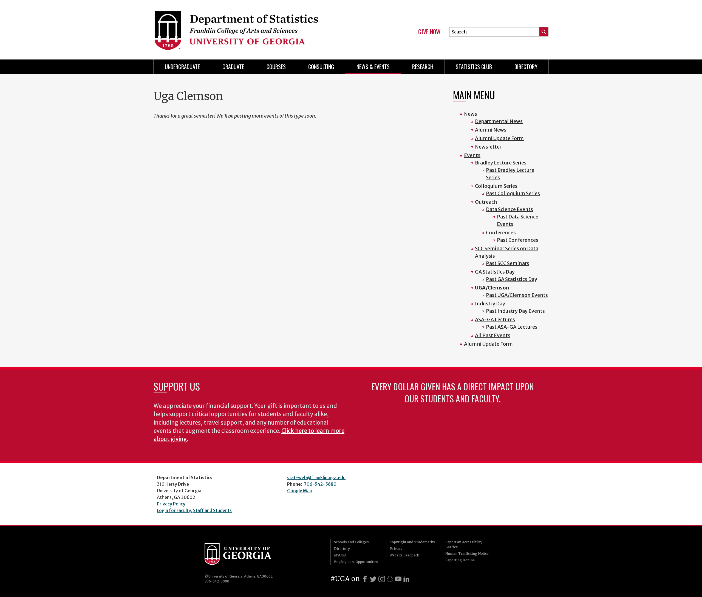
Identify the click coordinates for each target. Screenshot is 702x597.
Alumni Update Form (499, 138)
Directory (525, 66)
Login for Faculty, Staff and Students (194, 510)
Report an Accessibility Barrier (463, 544)
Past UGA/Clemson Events (517, 295)
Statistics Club (474, 66)
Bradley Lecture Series (500, 163)
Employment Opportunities (356, 562)
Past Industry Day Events (515, 311)
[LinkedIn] (406, 579)
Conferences (501, 232)
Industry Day (490, 303)
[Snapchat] (390, 579)
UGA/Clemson (492, 288)
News (470, 114)
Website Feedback (404, 555)
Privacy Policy (171, 504)
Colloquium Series (496, 186)
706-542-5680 (320, 484)
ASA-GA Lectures (495, 319)
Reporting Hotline (460, 560)
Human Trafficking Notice (467, 553)
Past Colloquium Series (513, 193)
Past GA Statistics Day (511, 279)
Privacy (396, 549)
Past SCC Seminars (507, 263)
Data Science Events (509, 209)
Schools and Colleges (351, 542)
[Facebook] (365, 579)
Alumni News (490, 130)
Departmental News (499, 121)
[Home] (250, 27)
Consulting (321, 66)
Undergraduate (182, 66)
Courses (276, 66)
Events (472, 155)
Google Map (299, 490)
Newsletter (488, 147)
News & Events (373, 66)
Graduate (233, 66)
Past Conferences (517, 240)
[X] (373, 579)
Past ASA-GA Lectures (511, 327)
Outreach (486, 202)
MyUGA (340, 555)
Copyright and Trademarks (412, 542)
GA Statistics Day (495, 272)
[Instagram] (381, 579)
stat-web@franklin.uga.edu (316, 477)
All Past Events (492, 335)
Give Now (429, 31)
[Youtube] (398, 579)
